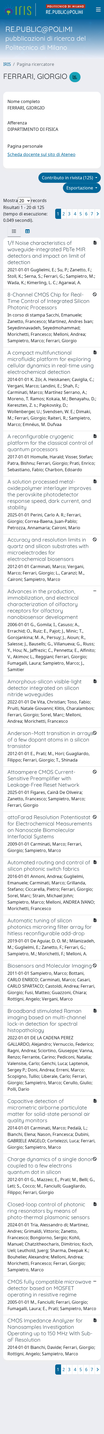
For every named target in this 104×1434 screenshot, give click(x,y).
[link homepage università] (65, 9)
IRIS (7, 64)
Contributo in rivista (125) (68, 178)
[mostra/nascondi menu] (98, 9)
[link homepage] (19, 9)
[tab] (14, 231)
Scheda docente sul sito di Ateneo (41, 154)
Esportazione (80, 188)
